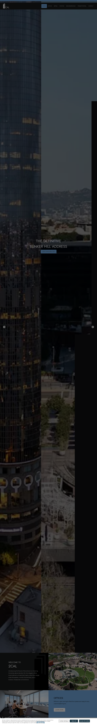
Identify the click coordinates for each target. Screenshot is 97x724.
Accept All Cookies (84, 720)
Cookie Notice (40, 722)
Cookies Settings (63, 720)
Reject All (74, 720)
